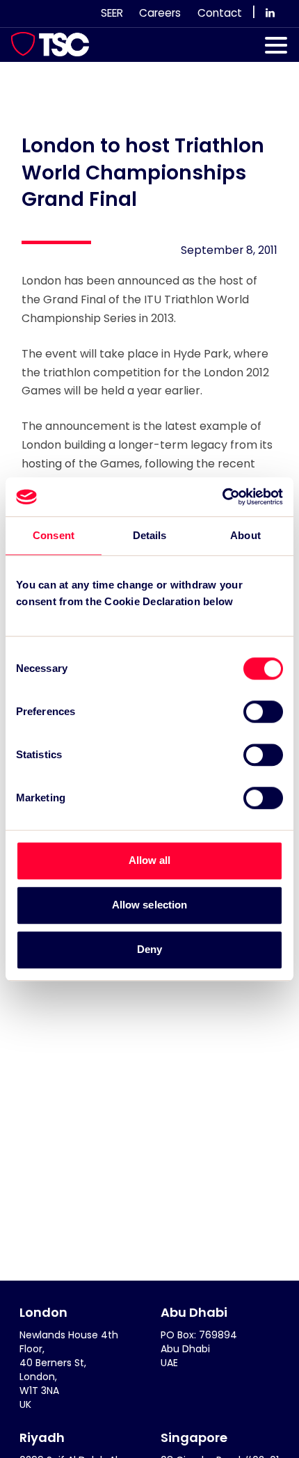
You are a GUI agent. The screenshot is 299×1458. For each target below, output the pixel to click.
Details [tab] (150, 535)
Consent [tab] (53, 535)
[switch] (263, 711)
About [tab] (245, 535)
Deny (149, 949)
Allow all (150, 860)
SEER (112, 13)
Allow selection (150, 905)
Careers (160, 13)
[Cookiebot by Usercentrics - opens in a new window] (222, 497)
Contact (219, 13)
